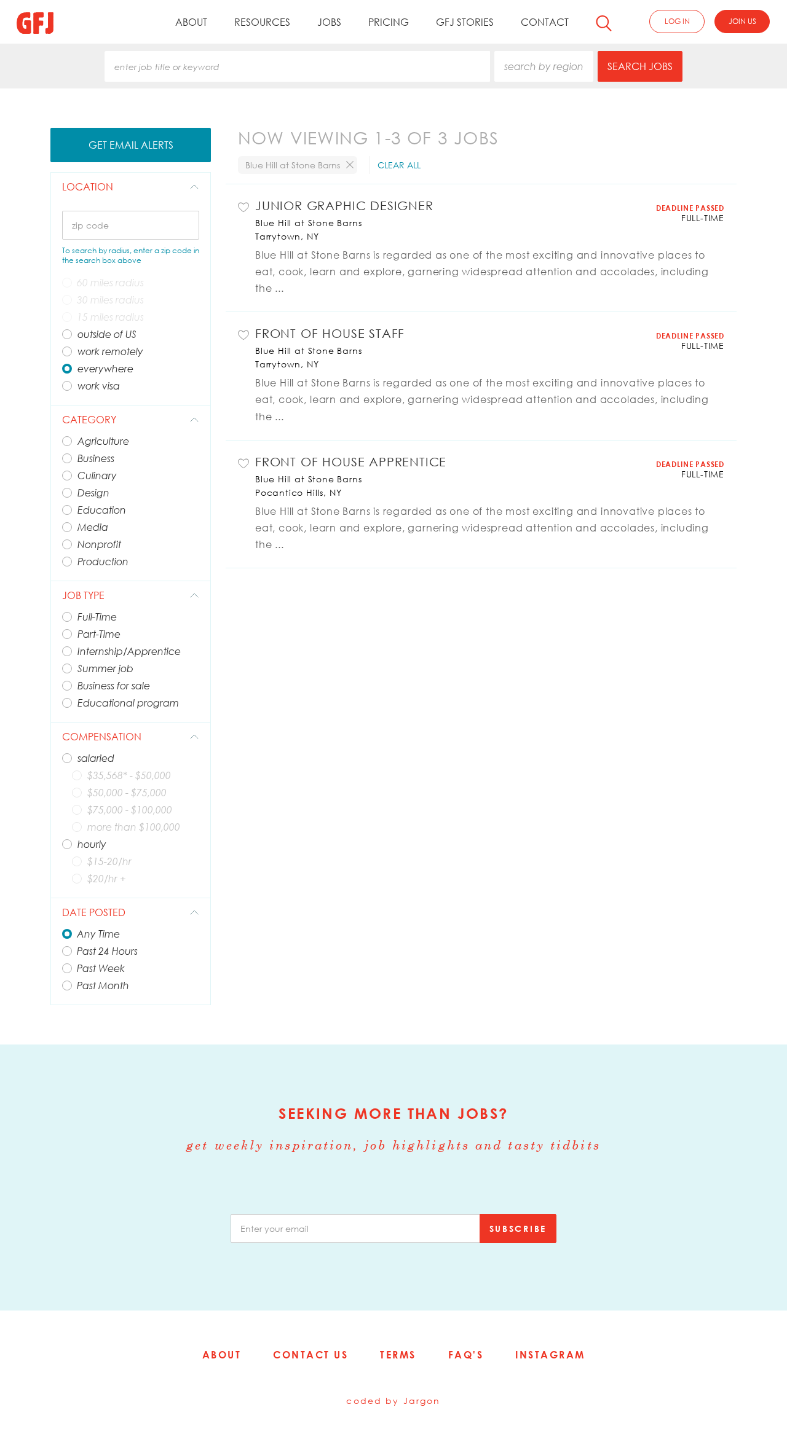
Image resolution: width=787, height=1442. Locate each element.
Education (101, 510)
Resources (262, 22)
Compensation (101, 737)
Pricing (388, 22)
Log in (677, 21)
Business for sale (113, 686)
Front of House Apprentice (350, 461)
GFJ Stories (465, 22)
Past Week (101, 968)
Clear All (399, 165)
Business (95, 458)
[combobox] (297, 66)
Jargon (422, 1400)
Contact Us (310, 1355)
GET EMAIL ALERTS (131, 145)
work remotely (110, 351)
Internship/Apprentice (129, 651)
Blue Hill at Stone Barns (308, 222)
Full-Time (97, 617)
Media (92, 527)
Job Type (83, 595)
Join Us (742, 21)
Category (89, 419)
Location (87, 187)
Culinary (97, 475)
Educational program (128, 703)
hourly (91, 844)
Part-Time (99, 634)
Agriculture (103, 441)
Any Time (98, 934)
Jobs (329, 22)
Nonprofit (99, 544)
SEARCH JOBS (640, 66)
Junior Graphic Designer (344, 205)
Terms (398, 1355)
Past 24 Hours (107, 951)
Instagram (550, 1355)
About (191, 22)
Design (93, 493)
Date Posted (93, 912)
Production (103, 561)
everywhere (105, 368)
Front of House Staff (330, 333)
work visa (98, 386)
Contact (545, 22)
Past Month (103, 985)
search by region (543, 66)
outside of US (106, 334)
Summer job (105, 668)
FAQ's (466, 1355)
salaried (95, 758)
